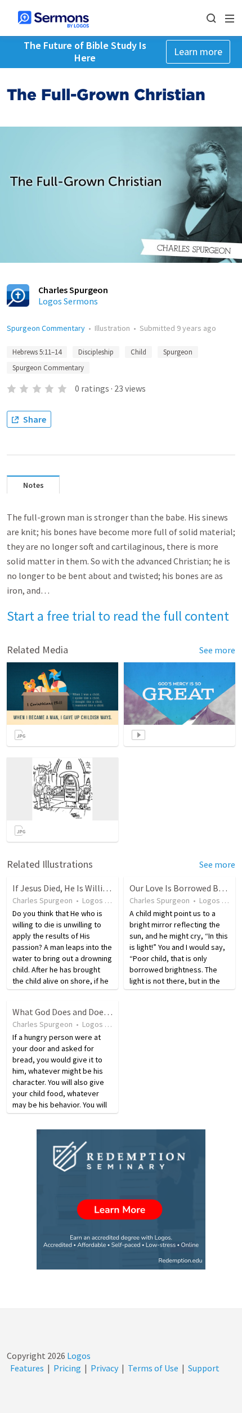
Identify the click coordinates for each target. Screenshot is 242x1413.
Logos (78, 1355)
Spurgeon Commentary (46, 328)
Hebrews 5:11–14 (36, 352)
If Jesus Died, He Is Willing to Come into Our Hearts (110, 888)
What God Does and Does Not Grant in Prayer (98, 1011)
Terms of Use (153, 1368)
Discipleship (96, 352)
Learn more (198, 51)
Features (27, 1368)
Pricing (67, 1368)
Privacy (104, 1368)
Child (138, 352)
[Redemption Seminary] (121, 1199)
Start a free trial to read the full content (118, 616)
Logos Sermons (68, 301)
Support (203, 1368)
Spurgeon (177, 352)
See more (217, 650)
